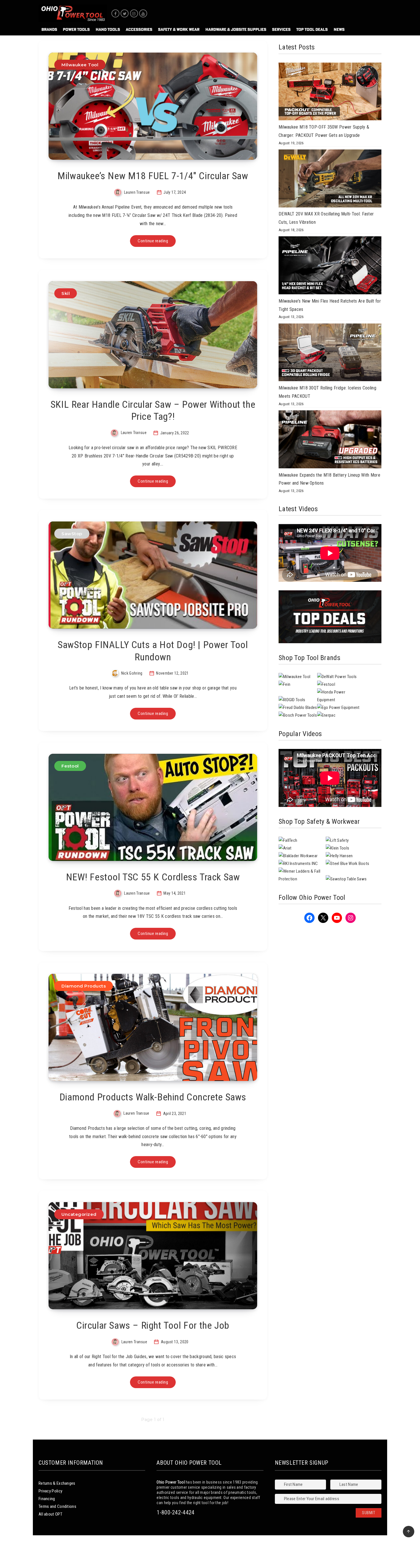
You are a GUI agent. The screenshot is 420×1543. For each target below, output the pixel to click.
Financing (47, 1498)
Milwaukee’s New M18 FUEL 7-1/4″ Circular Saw (152, 175)
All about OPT (50, 1514)
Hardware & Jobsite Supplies (235, 29)
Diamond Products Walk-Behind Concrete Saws (152, 1097)
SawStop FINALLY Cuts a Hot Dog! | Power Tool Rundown (153, 651)
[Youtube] (143, 13)
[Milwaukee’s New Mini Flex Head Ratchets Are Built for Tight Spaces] (330, 266)
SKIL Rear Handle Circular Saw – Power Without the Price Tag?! (153, 410)
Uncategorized (79, 1214)
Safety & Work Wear (178, 29)
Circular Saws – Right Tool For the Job (152, 1325)
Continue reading (153, 240)
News (339, 29)
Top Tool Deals (312, 29)
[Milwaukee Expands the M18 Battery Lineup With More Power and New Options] (330, 440)
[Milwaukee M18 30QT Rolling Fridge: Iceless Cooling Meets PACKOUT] (330, 353)
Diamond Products (83, 986)
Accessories (139, 29)
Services (281, 29)
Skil (65, 293)
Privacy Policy (50, 1491)
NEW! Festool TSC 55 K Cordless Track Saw (153, 877)
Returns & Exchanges (57, 1483)
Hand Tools (108, 29)
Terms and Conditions (57, 1506)
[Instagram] (134, 13)
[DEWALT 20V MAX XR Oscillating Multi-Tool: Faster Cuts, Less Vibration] (330, 179)
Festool (70, 766)
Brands (49, 29)
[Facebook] (115, 13)
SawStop (71, 533)
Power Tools (76, 29)
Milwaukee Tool (79, 64)
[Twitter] (125, 13)
